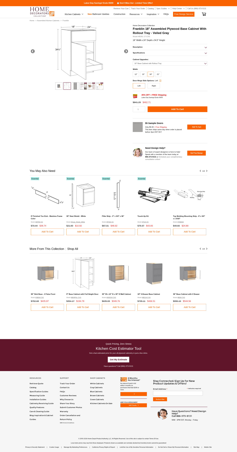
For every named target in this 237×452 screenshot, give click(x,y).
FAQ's (62, 391)
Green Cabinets (97, 399)
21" (158, 74)
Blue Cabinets (96, 391)
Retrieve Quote (36, 383)
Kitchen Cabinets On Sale (101, 403)
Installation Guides (38, 399)
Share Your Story (67, 403)
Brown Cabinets (97, 395)
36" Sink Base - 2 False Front (43, 294)
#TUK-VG (145, 222)
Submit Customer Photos (71, 407)
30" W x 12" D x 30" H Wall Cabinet (116, 294)
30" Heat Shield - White (76, 216)
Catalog (33, 387)
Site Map (196, 447)
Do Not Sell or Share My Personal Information (173, 447)
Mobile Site (208, 447)
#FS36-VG (110, 222)
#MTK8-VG (39, 222)
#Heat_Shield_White (78, 222)
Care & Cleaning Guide (39, 411)
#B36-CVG (181, 297)
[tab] (170, 47)
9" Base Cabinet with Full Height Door (82, 294)
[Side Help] (159, 81)
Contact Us (64, 387)
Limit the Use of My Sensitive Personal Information (136, 447)
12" (136, 74)
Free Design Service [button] (183, 14)
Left (139, 86)
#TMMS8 (181, 222)
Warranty (64, 411)
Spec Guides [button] (161, 8)
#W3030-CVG (111, 297)
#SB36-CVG (39, 297)
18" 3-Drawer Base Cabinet (149, 294)
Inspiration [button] (151, 14)
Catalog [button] (151, 8)
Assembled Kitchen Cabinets (48, 21)
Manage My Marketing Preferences (75, 447)
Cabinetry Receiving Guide (42, 403)
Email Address (177, 389)
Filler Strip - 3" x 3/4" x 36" (113, 216)
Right (154, 86)
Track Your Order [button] (138, 8)
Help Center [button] (177, 8)
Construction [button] (119, 14)
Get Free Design (196, 153)
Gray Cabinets (96, 387)
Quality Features (37, 407)
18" (150, 74)
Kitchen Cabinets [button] (72, 14)
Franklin (66, 21)
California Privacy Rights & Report (103, 447)
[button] (204, 14)
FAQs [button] (166, 14)
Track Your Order (67, 383)
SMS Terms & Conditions (67, 422)
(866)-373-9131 (127, 366)
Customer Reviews (68, 395)
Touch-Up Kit (143, 216)
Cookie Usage (54, 447)
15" (143, 74)
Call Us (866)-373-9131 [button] (196, 8)
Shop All (72, 248)
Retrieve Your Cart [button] (121, 8)
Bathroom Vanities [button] (98, 14)
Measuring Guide (37, 395)
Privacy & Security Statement (35, 447)
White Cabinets (97, 383)
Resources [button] (135, 14)
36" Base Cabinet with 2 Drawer (186, 294)
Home (32, 21)
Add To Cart (177, 109)
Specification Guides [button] (39, 391)
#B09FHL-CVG (76, 297)
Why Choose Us (66, 399)
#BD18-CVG (146, 297)
